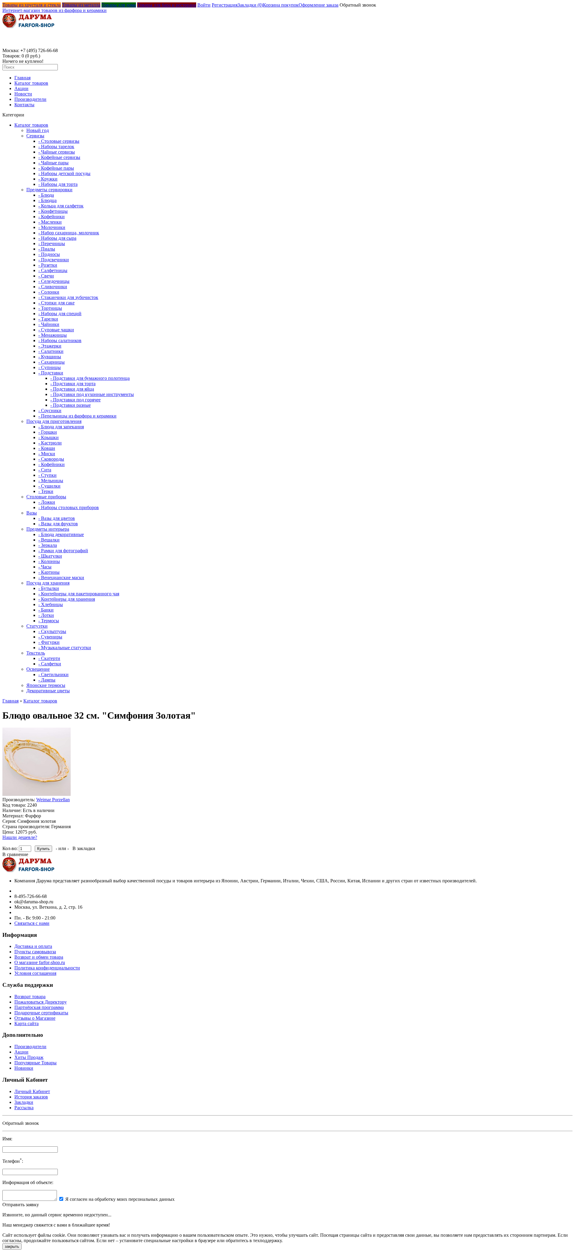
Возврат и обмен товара (38, 957)
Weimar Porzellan (53, 799)
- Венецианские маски (61, 577)
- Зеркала (47, 545)
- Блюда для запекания (61, 426)
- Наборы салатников (59, 340)
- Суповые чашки (56, 329)
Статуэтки (37, 626)
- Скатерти (49, 658)
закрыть (12, 1246)
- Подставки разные (70, 405)
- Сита (44, 469)
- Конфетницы (53, 211)
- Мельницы (50, 480)
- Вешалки (49, 539)
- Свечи (46, 275)
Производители (30, 99)
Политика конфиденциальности (47, 967)
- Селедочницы (53, 281)
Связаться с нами (31, 923)
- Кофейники (51, 216)
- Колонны (49, 561)
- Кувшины (49, 356)
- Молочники (51, 227)
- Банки (46, 609)
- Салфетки (49, 663)
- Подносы (49, 254)
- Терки (45, 491)
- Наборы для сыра (57, 238)
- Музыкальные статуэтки (64, 647)
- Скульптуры (52, 631)
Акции (21, 88)
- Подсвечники (53, 259)
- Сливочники (52, 286)
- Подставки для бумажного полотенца (90, 378)
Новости (23, 93)
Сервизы (35, 135)
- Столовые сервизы (58, 141)
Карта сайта (26, 1023)
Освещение (38, 669)
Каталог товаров (31, 83)
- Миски (46, 453)
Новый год (37, 130)
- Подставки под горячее (75, 399)
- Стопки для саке (56, 302)
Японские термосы (45, 685)
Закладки (23, 1102)
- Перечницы (51, 243)
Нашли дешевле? (19, 837)
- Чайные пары (53, 162)
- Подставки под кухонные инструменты (92, 394)
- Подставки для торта (73, 383)
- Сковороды (51, 459)
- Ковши (46, 448)
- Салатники (50, 351)
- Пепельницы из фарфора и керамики (77, 415)
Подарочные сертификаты (41, 1012)
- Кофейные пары (56, 168)
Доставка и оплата (33, 946)
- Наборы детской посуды (64, 173)
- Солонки (48, 292)
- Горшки (47, 432)
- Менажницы (52, 335)
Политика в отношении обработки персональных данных (58, 1120)
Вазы (31, 512)
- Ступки (47, 475)
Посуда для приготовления (53, 421)
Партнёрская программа (39, 1007)
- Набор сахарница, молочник (68, 232)
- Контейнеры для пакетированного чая (78, 593)
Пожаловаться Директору (40, 1001)
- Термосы (48, 620)
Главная (22, 77)
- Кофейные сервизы (59, 157)
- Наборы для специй (59, 313)
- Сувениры (50, 636)
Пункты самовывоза (35, 951)
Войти (204, 4)
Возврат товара (30, 996)
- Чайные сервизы (56, 151)
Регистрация (224, 4)
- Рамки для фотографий (63, 550)
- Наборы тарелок (56, 146)
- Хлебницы (50, 604)
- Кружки (48, 178)
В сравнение (15, 854)
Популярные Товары (35, 1062)
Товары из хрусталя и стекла (31, 4)
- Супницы (49, 367)
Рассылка (24, 1107)
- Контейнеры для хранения (66, 599)
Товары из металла (81, 4)
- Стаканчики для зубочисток (68, 297)
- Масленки (50, 221)
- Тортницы (50, 308)
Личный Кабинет (32, 1091)
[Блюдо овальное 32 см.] (36, 794)
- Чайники (48, 324)
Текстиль (35, 652)
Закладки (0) (250, 4)
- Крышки (48, 437)
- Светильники (53, 674)
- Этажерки (49, 345)
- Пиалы (46, 248)
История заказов (31, 1096)
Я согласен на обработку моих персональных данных (120, 1199)
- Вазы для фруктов (58, 523)
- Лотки (46, 615)
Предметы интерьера (47, 529)
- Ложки (46, 502)
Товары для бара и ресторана (166, 4)
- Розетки (47, 265)
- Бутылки (48, 588)
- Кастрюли (50, 442)
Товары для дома (119, 4)
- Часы (45, 566)
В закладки (83, 848)
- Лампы (46, 679)
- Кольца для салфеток (61, 205)
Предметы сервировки (49, 189)
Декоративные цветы (48, 690)
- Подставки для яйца (72, 388)
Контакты (24, 104)
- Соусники (49, 410)
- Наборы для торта (58, 184)
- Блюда (46, 195)
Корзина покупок (281, 4)
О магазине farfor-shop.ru (39, 962)
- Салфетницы (52, 270)
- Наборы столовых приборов (68, 507)
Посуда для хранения (47, 582)
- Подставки (50, 372)
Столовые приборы (46, 496)
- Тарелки (48, 318)
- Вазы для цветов (56, 518)
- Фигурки (49, 642)
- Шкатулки (50, 556)
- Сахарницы (51, 362)
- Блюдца (47, 200)
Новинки (23, 1068)
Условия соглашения (35, 973)
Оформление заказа (318, 4)
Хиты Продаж (28, 1057)
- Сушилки (49, 485)
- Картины (49, 572)
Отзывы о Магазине (34, 1018)
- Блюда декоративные (61, 534)
